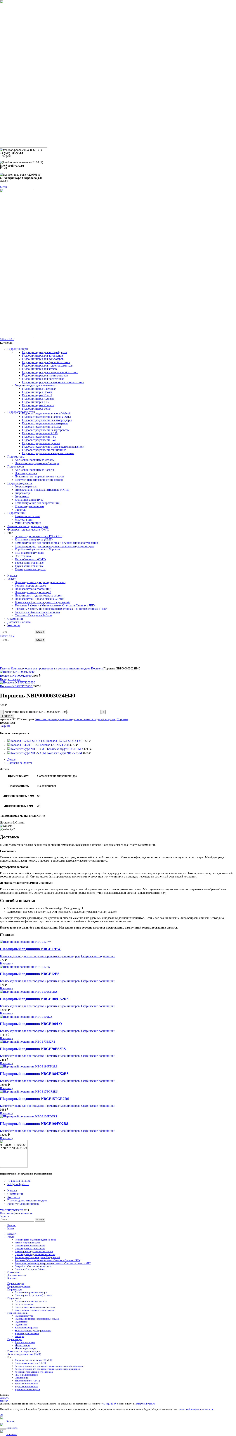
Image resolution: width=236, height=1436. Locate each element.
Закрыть (5, 725)
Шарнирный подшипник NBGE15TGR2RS (34, 1099)
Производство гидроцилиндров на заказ (40, 582)
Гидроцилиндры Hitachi (37, 395)
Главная (5, 668)
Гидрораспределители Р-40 (39, 440)
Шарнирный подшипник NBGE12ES (29, 974)
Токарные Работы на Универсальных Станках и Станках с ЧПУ (55, 605)
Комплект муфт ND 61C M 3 (65, 749)
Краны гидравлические (29, 506)
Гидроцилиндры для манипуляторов (45, 375)
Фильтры (20, 509)
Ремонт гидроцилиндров (30, 585)
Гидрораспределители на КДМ (41, 426)
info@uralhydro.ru (145, 1403)
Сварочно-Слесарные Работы (33, 615)
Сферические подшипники (98, 956)
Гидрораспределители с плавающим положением (53, 446)
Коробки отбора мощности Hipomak (37, 549)
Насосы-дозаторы (26, 473)
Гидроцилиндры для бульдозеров (43, 358)
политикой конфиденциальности (196, 1409)
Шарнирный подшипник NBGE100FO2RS (34, 1124)
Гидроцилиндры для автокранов (42, 355)
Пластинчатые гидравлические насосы (39, 476)
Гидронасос (22, 496)
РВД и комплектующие (29, 552)
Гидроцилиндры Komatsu (38, 405)
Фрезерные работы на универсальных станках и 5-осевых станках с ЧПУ (61, 608)
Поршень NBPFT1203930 (16, 686)
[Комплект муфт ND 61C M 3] (27, 749)
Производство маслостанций (33, 588)
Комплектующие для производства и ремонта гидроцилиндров (54, 546)
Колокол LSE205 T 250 (54, 744)
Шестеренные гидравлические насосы (39, 479)
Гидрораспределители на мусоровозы (45, 430)
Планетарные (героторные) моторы (37, 463)
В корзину (7, 715)
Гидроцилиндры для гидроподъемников (47, 365)
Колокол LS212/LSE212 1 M (64, 740)
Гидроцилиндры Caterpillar (39, 388)
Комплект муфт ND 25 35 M (64, 753)
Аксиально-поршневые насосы (34, 469)
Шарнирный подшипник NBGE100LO (31, 1024)
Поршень (97, 668)
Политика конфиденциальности (16, 1213)
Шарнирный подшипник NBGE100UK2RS (34, 999)
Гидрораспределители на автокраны (45, 423)
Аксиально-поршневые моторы (34, 459)
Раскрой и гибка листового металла (37, 612)
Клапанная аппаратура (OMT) (34, 539)
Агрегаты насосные (27, 516)
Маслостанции (24, 519)
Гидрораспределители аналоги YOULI (46, 416)
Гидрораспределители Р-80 (39, 436)
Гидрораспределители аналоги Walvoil (46, 413)
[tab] (121, 759)
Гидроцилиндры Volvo (36, 408)
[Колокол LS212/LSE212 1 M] (26, 740)
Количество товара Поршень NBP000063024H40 (35, 711)
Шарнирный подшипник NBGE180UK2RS (34, 1074)
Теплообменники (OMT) (30, 559)
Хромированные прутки (30, 569)
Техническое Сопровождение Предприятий (42, 602)
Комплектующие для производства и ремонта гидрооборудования (56, 542)
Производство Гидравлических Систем (39, 598)
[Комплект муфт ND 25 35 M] (26, 753)
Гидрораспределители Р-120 (40, 433)
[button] (6, 963)
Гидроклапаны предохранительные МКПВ (42, 489)
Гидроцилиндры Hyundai (38, 398)
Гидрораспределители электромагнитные (48, 453)
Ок (1, 1414)
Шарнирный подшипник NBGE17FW (30, 949)
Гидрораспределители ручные (41, 443)
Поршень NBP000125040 (16, 675)
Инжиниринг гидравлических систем (38, 595)
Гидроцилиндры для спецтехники (36, 385)
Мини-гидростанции (28, 522)
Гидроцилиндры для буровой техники (46, 362)
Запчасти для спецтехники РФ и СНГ (38, 536)
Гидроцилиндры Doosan (37, 392)
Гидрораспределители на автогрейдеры (47, 420)
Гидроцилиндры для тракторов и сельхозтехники (53, 382)
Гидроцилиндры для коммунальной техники (50, 372)
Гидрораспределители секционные (44, 449)
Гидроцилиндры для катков (39, 368)
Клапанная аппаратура (29, 499)
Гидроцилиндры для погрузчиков (43, 378)
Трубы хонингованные (29, 562)
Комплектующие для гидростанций (37, 503)
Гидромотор (22, 493)
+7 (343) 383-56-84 (110, 1403)
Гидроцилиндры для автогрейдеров (44, 352)
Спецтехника (23, 556)
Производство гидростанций (33, 592)
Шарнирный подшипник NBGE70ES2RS (33, 1049)
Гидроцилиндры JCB (35, 402)
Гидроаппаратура (26, 486)
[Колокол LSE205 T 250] (23, 744)
